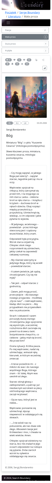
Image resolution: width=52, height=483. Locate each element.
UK (25, 123)
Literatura (14, 16)
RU (17, 123)
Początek (10, 12)
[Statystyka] (44, 68)
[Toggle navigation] (9, 5)
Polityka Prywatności (37, 481)
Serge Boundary (29, 12)
